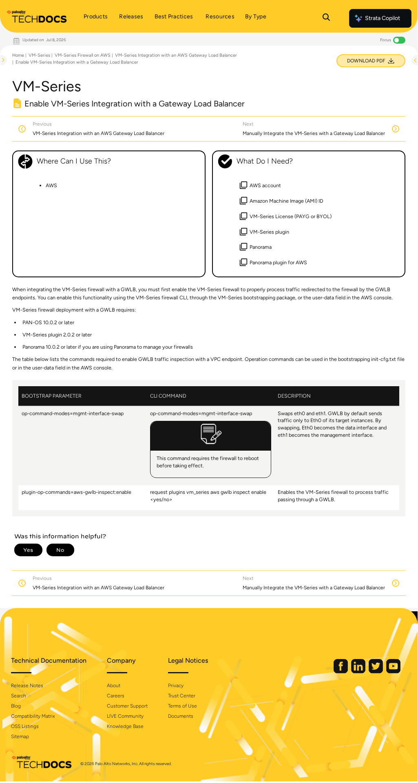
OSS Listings (25, 726)
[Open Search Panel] (326, 18)
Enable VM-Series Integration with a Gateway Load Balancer (76, 62)
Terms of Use (182, 706)
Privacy (176, 685)
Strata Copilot (382, 18)
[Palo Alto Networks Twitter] (376, 671)
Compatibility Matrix (33, 716)
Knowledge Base (125, 726)
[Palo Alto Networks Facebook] (341, 671)
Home (18, 55)
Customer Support (127, 706)
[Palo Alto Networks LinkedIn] (359, 671)
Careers (115, 696)
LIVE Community (125, 716)
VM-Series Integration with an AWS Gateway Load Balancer (176, 55)
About (113, 685)
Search (18, 696)
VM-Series (39, 55)
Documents (180, 716)
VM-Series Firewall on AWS (83, 55)
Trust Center (181, 696)
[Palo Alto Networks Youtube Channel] (393, 671)
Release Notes (27, 685)
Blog (16, 706)
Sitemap (20, 736)
